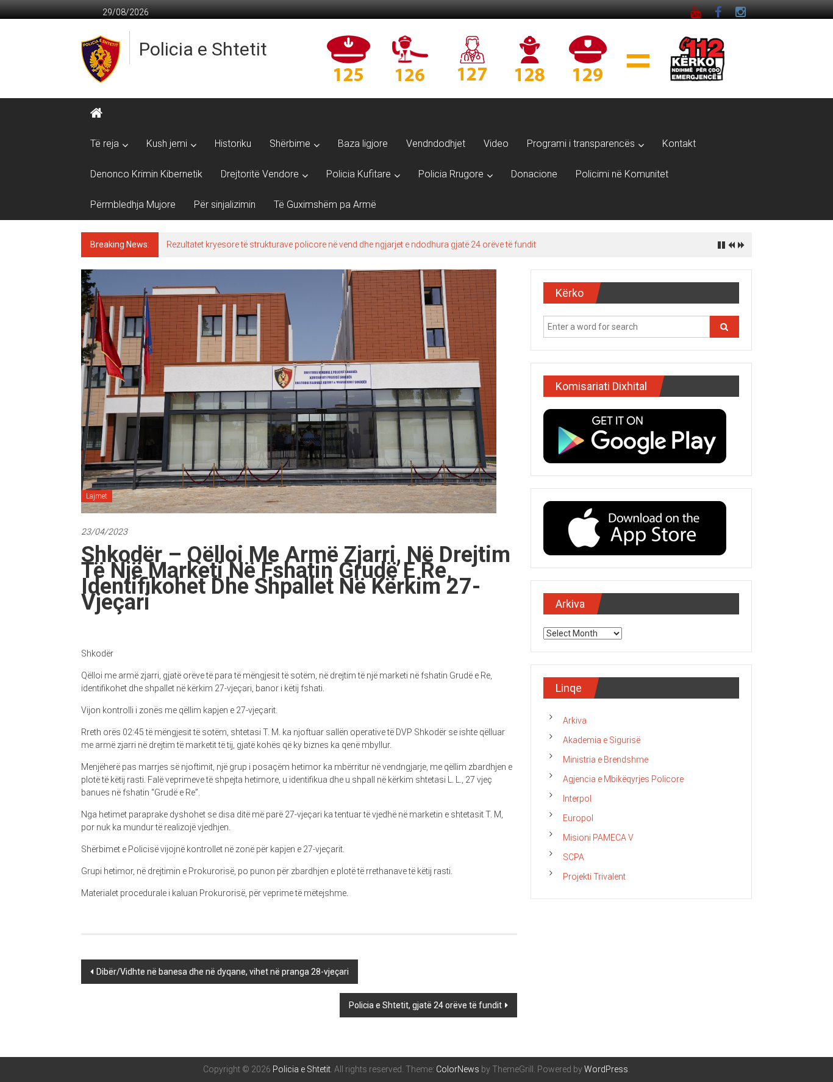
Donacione (534, 174)
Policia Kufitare (358, 174)
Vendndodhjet (435, 143)
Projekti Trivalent (594, 876)
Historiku (233, 143)
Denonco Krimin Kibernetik (146, 174)
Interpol (577, 798)
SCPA (573, 857)
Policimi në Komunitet (622, 174)
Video (496, 143)
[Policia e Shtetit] (96, 113)
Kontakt (679, 143)
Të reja (104, 143)
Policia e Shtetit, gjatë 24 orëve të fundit (425, 1005)
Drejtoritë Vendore (260, 174)
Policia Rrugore (451, 174)
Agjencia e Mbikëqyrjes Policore (623, 779)
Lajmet (96, 496)
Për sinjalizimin (225, 204)
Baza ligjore (363, 143)
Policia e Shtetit (203, 49)
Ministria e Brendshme (605, 759)
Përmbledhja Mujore (133, 204)
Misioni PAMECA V (598, 837)
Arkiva (575, 720)
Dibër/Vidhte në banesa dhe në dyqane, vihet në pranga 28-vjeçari (222, 972)
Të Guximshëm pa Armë (325, 204)
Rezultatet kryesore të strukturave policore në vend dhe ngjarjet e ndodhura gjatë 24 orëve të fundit (351, 244)
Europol (578, 818)
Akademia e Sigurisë (601, 740)
